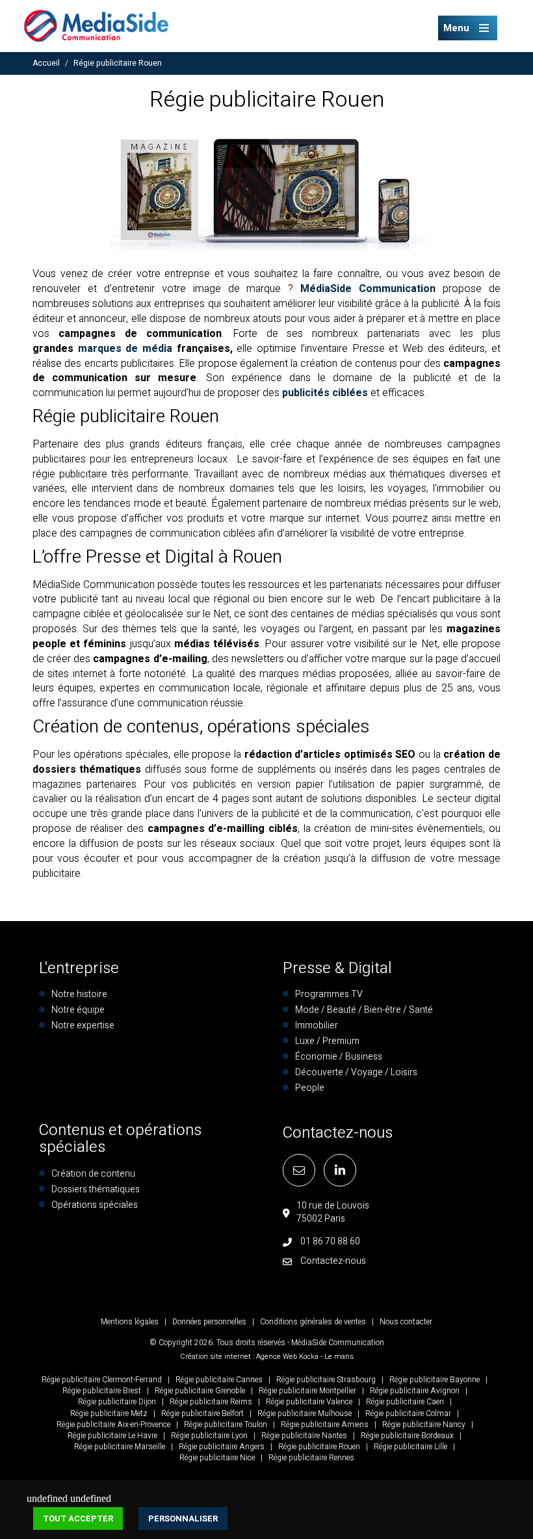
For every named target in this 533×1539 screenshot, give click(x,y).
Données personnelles (209, 1322)
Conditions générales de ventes (313, 1322)
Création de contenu (93, 1174)
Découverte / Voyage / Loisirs (356, 1072)
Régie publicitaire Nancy (423, 1424)
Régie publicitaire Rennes (311, 1458)
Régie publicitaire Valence (309, 1402)
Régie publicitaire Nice (217, 1458)
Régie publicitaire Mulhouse (304, 1413)
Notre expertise (82, 1025)
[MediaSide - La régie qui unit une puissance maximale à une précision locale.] (96, 25)
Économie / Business (338, 1057)
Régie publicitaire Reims (211, 1402)
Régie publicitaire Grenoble (200, 1391)
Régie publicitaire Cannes (219, 1379)
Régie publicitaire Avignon (415, 1391)
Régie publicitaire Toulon (225, 1424)
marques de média (125, 348)
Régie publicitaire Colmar (408, 1413)
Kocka (308, 1356)
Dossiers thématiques (95, 1189)
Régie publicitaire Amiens (325, 1424)
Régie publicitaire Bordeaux (407, 1435)
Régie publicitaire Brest (101, 1391)
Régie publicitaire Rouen (117, 63)
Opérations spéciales (94, 1205)
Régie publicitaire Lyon (209, 1435)
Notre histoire (79, 994)
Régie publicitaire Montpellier (307, 1391)
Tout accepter (78, 1518)
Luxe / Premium (327, 1041)
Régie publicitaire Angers (222, 1446)
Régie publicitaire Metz (109, 1413)
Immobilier (316, 1025)
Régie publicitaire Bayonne (434, 1379)
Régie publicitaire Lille (410, 1446)
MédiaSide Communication (368, 289)
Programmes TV (329, 994)
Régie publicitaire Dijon (117, 1402)
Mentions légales (130, 1322)
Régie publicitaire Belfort (202, 1413)
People (309, 1088)
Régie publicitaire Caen (405, 1402)
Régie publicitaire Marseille (119, 1446)
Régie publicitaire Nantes (304, 1435)
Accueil (46, 63)
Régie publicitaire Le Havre (112, 1435)
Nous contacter (406, 1322)
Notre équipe (78, 1010)
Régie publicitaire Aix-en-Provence (113, 1424)
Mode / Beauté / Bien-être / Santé (364, 1010)
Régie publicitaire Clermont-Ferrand (102, 1379)
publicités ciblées (325, 393)
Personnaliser (183, 1518)
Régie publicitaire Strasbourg (326, 1379)
